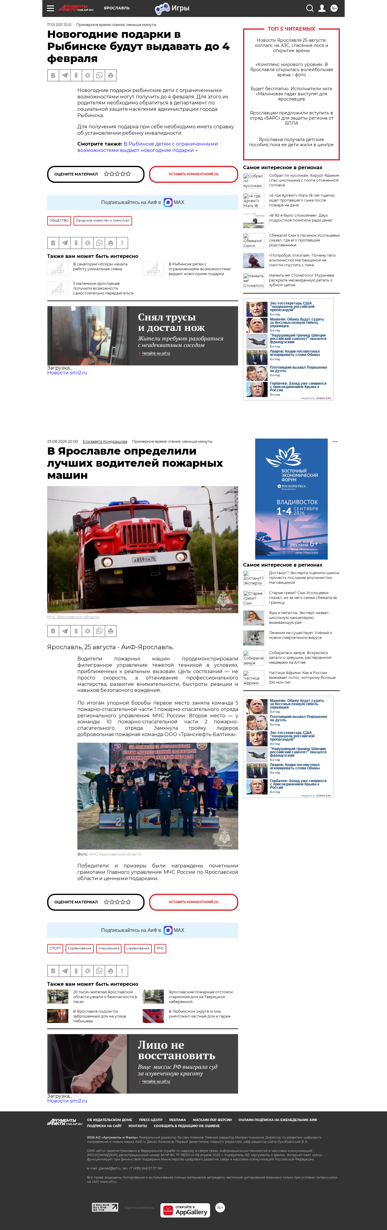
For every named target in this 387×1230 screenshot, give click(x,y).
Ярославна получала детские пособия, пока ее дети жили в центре (291, 142)
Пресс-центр (150, 1120)
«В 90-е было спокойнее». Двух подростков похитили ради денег (301, 217)
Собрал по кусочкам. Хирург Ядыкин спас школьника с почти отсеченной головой (304, 180)
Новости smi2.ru (67, 373)
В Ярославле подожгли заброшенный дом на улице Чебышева (99, 1016)
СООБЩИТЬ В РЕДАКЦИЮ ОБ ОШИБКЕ (187, 1126)
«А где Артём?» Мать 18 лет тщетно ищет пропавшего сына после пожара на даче (302, 200)
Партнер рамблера (139, 1207)
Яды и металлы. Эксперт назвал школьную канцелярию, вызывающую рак (299, 617)
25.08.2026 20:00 (62, 441)
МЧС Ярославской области (73, 617)
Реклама (177, 1120)
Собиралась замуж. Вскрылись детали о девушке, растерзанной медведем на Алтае (300, 657)
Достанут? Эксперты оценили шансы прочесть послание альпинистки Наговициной (304, 578)
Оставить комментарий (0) (194, 174)
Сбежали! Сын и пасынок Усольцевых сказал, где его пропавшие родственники (304, 240)
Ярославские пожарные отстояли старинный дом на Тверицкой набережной (201, 997)
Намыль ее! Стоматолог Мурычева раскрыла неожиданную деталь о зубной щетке (301, 280)
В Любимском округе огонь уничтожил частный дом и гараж (200, 1013)
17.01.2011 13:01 (59, 24)
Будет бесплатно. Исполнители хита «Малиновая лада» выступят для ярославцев (291, 94)
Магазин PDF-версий (212, 1120)
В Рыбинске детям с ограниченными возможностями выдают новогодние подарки (147, 147)
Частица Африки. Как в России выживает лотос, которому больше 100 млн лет (302, 677)
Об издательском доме (109, 1120)
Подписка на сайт (104, 1126)
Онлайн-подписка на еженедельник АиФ (278, 1120)
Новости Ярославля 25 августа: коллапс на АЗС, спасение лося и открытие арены (291, 45)
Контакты (137, 1126)
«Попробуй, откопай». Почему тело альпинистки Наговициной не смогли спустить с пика (302, 260)
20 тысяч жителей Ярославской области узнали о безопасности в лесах (105, 997)
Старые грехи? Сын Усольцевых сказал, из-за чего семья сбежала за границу (303, 597)
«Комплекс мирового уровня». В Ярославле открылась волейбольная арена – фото (291, 69)
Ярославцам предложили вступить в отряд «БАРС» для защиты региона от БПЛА (291, 118)
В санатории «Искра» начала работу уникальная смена (100, 266)
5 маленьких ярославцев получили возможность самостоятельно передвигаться (103, 288)
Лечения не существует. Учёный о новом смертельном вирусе (300, 635)
